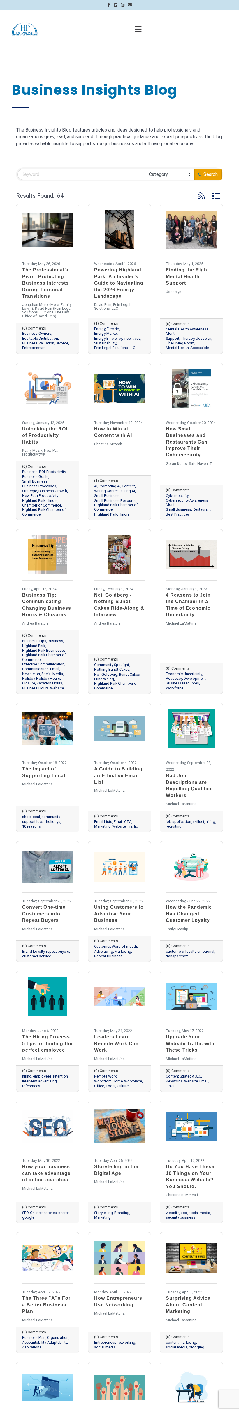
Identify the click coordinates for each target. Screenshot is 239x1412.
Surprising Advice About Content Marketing (188, 1305)
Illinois (52, 500)
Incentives (132, 338)
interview (29, 1081)
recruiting (174, 826)
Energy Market (106, 333)
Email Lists (103, 821)
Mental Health (177, 348)
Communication (35, 669)
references (31, 1086)
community (50, 816)
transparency (177, 956)
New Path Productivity (40, 495)
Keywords (174, 1081)
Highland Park (33, 500)
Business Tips (34, 641)
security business (180, 1217)
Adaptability (57, 1342)
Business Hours (35, 688)
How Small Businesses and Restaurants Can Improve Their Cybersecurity (187, 442)
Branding (121, 1212)
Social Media (52, 674)
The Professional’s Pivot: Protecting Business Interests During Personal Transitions (45, 283)
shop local (31, 816)
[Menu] (138, 29)
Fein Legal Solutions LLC (114, 348)
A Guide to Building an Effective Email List (118, 775)
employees (42, 1076)
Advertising (103, 951)
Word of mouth (124, 946)
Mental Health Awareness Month (187, 331)
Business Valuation (38, 343)
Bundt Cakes (129, 674)
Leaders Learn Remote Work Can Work (116, 1043)
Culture (123, 1086)
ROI (42, 472)
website (172, 1212)
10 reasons (31, 826)
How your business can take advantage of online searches (46, 1173)
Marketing (102, 826)
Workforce (174, 688)
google (28, 1217)
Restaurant (202, 509)
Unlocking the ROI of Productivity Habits (44, 435)
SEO (198, 1076)
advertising (47, 1081)
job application (178, 821)
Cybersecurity (177, 495)
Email (54, 669)
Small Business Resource (115, 500)
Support (172, 338)
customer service (36, 956)
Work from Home (108, 1081)
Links (170, 1086)
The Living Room (180, 343)
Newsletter (31, 674)
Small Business (35, 481)
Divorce (62, 343)
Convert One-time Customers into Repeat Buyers (44, 914)
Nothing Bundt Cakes (111, 669)
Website (57, 688)
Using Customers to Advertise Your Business (119, 914)
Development (195, 678)
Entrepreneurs (33, 348)
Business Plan (33, 1337)
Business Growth (52, 491)
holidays (53, 821)
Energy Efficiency (108, 338)
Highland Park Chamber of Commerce (44, 511)
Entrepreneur (104, 1342)
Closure (28, 683)
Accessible (199, 348)
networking (126, 1342)
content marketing (181, 1342)
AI (95, 486)
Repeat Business (108, 956)
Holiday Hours (48, 678)
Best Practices (178, 514)
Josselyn (203, 338)
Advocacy (174, 678)
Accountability (34, 1342)
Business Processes (39, 486)
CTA (127, 821)
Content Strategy (179, 1076)
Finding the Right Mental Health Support (187, 276)
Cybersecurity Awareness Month (187, 502)
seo (184, 1212)
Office (99, 1086)
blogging (196, 1347)
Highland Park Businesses (44, 650)
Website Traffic (125, 826)
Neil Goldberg (105, 674)
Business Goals (35, 476)
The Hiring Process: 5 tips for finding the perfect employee (47, 1043)
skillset (198, 821)
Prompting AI (109, 486)
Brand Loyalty (33, 951)
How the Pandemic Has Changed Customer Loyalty (189, 914)
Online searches (43, 1212)
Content (128, 486)
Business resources (182, 683)
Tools (110, 1086)
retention (60, 1076)
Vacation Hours (49, 683)
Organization (57, 1337)
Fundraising (104, 679)
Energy (99, 329)
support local (33, 821)
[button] (201, 196)
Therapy (187, 338)
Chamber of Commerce (41, 505)
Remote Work (105, 1076)
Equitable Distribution (40, 338)
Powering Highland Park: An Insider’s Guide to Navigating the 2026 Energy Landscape (118, 283)
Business (30, 472)
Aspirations (31, 1347)
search (64, 1212)
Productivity (56, 472)
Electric (113, 329)
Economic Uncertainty (184, 674)
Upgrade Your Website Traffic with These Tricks (190, 1043)
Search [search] (210, 174)
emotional (205, 951)
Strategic (29, 491)
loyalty (190, 951)
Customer (102, 946)
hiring (210, 821)
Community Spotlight (111, 665)
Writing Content (107, 491)
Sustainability (105, 343)
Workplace (133, 1081)
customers (175, 951)
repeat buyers (57, 951)
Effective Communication (43, 664)
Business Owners (36, 333)
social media (199, 1212)
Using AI (128, 491)
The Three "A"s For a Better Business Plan (46, 1305)
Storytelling (103, 1212)
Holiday (28, 678)
